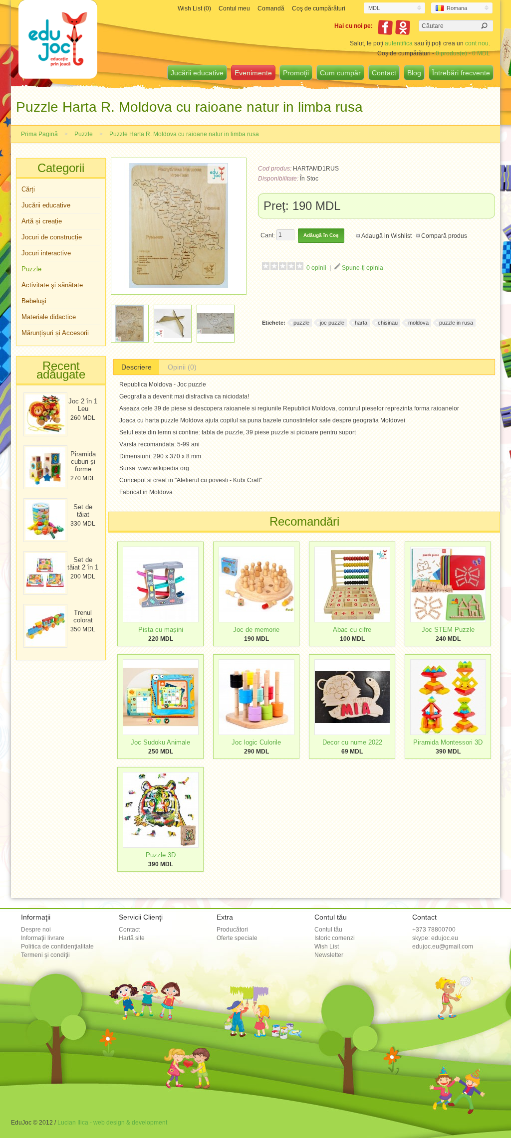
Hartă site (132, 938)
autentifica (399, 43)
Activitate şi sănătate (52, 285)
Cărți (28, 189)
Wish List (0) (194, 8)
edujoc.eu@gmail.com (442, 946)
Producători (232, 929)
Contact (384, 73)
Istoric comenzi (334, 938)
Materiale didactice (48, 317)
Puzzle (83, 134)
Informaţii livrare (42, 938)
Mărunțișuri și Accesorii (55, 333)
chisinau (388, 323)
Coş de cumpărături (318, 8)
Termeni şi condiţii (45, 954)
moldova (418, 323)
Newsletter (328, 954)
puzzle (301, 323)
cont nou (477, 43)
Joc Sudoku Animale (160, 742)
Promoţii (296, 73)
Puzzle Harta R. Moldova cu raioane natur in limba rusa (184, 134)
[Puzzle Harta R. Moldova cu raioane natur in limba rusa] (178, 285)
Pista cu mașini (160, 629)
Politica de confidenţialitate (57, 946)
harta (361, 323)
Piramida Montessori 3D (448, 742)
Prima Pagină (39, 134)
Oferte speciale (237, 938)
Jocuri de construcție (51, 237)
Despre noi (36, 929)
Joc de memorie (256, 629)
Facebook (385, 27)
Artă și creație (41, 221)
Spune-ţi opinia (362, 267)
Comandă (270, 8)
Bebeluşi (33, 301)
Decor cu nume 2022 (352, 742)
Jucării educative (197, 73)
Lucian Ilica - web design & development (112, 1122)
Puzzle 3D (161, 855)
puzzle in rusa (456, 323)
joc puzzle (332, 323)
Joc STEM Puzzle (448, 629)
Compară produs (444, 235)
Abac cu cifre (352, 629)
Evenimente (253, 73)
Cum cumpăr (340, 73)
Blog (414, 73)
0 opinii (316, 267)
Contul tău (328, 929)
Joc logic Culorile (256, 742)
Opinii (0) (182, 367)
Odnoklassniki (402, 27)
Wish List (326, 946)
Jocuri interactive (46, 253)
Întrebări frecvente (461, 73)
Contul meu (234, 8)
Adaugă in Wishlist (386, 235)
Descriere (136, 367)
